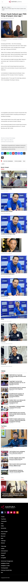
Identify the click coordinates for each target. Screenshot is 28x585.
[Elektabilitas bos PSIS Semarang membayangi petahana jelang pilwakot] (14, 264)
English (3, 555)
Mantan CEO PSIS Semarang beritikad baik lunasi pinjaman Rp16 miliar (14, 188)
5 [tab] (18, 499)
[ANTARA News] (15, 1)
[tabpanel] (14, 489)
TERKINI (3, 371)
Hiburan (3, 543)
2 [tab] (12, 499)
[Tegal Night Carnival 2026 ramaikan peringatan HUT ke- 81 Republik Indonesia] (4, 383)
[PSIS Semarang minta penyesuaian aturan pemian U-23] (14, 287)
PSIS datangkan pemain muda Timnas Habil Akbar (12, 318)
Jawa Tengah (4, 531)
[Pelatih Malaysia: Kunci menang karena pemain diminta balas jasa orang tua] (4, 414)
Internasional (4, 550)
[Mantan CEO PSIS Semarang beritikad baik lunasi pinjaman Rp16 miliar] (14, 179)
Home (4, 7)
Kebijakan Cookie (5, 565)
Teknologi (3, 546)
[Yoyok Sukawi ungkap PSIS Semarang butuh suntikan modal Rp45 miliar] (14, 224)
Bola (9, 7)
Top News (4, 426)
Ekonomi (3, 536)
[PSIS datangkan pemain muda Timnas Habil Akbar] (14, 309)
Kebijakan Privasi (5, 563)
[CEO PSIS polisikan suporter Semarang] (11, 245)
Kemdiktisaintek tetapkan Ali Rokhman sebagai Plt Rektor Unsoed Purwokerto (16, 395)
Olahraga (3, 540)
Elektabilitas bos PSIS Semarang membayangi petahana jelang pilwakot (13, 273)
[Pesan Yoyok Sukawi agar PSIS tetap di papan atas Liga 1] (14, 438)
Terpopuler (4, 521)
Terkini (2, 516)
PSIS (24, 161)
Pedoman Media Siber (6, 570)
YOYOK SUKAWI (18, 161)
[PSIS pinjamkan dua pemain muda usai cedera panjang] (14, 332)
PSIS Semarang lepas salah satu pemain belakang (11, 363)
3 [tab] (14, 499)
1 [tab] (10, 499)
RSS (2, 572)
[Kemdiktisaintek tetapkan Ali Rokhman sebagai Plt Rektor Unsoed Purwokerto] (4, 395)
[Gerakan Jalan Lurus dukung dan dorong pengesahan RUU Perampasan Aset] (4, 402)
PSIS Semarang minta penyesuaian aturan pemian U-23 (12, 296)
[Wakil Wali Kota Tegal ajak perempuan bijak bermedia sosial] (4, 377)
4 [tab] (16, 499)
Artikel (2, 548)
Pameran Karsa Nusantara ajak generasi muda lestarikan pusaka (13, 494)
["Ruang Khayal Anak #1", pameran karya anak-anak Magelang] (4, 389)
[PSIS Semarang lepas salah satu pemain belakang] (14, 354)
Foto (2, 477)
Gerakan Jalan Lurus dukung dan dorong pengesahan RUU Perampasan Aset (17, 401)
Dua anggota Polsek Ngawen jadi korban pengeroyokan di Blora (12, 447)
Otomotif (3, 553)
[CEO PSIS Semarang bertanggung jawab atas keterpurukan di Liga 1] (14, 201)
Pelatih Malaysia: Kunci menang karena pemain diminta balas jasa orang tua (17, 414)
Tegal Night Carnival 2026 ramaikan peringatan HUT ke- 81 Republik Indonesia (17, 383)
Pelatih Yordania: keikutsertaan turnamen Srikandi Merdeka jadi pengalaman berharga (17, 420)
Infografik (3, 557)
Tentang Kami (4, 568)
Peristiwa (3, 533)
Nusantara (3, 528)
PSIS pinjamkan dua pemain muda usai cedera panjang (13, 341)
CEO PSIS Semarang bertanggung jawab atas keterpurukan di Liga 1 (13, 210)
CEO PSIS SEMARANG (8, 161)
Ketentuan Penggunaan (7, 561)
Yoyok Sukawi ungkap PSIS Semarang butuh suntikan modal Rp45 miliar (12, 233)
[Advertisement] (14, 96)
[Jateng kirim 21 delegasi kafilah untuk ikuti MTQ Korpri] (4, 408)
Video (2, 525)
